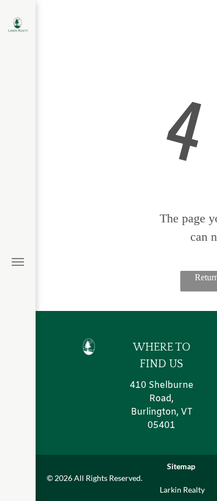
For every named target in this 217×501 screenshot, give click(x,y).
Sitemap (181, 466)
